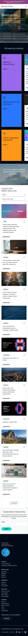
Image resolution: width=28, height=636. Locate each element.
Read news (14, 179)
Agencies (3, 577)
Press (2, 607)
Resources (4, 584)
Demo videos (4, 594)
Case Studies (4, 585)
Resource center (5, 591)
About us (3, 601)
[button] (26, 6)
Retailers (3, 575)
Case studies (4, 592)
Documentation (5, 596)
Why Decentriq (5, 603)
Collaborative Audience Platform (9, 565)
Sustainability (4, 610)
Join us (3, 608)
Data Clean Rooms (5, 563)
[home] (7, 6)
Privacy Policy (5, 632)
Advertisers (4, 571)
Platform (3, 582)
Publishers (3, 573)
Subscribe (6, 618)
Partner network (5, 605)
